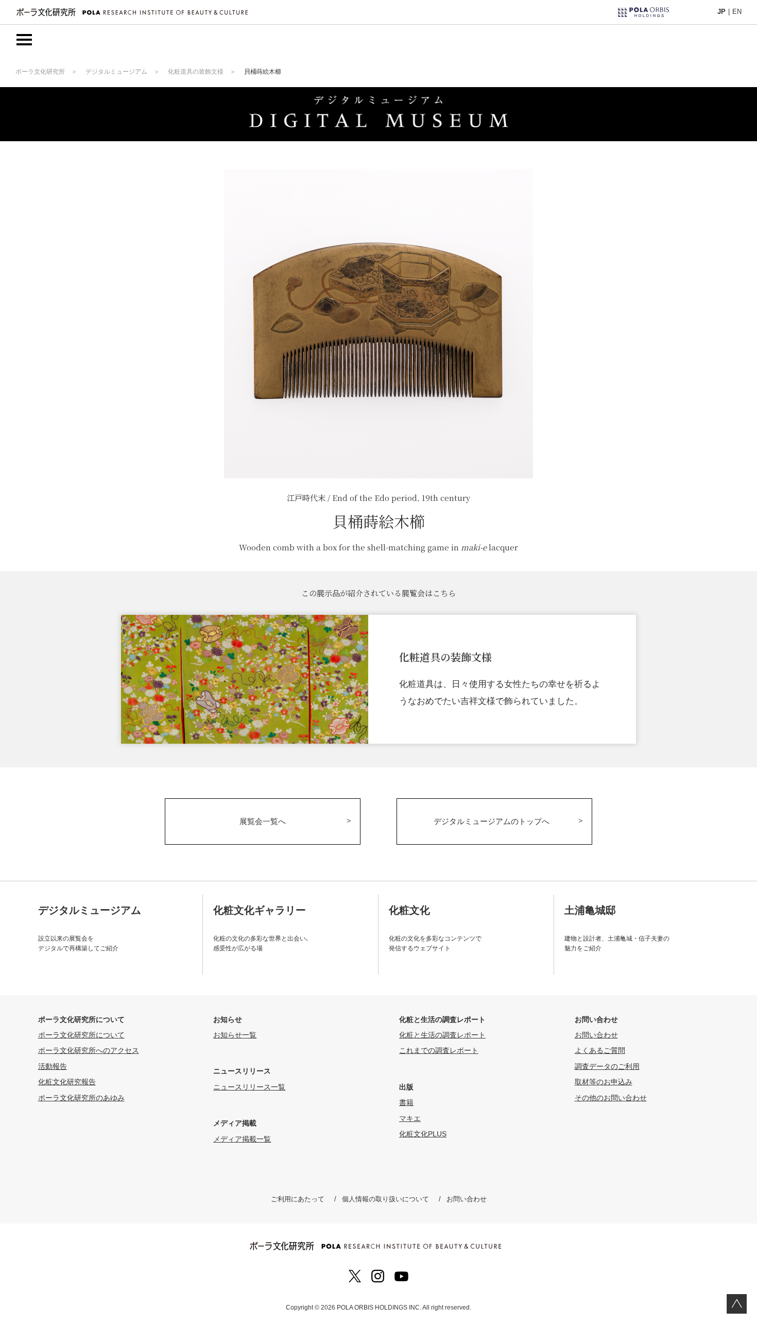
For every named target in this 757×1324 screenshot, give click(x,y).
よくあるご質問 (600, 1050)
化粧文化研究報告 (67, 1082)
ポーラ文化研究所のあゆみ (81, 1098)
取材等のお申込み (603, 1082)
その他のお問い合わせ (611, 1098)
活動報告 (52, 1066)
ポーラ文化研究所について (81, 1035)
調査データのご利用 (607, 1066)
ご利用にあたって (297, 1199)
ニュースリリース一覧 (249, 1087)
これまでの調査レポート (438, 1050)
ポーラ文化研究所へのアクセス (88, 1050)
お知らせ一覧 (234, 1035)
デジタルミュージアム (116, 71)
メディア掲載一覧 (242, 1139)
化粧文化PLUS (422, 1134)
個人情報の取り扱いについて (385, 1199)
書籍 (406, 1102)
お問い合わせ (596, 1035)
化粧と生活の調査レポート (442, 1035)
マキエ (410, 1118)
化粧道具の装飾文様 (195, 71)
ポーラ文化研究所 (40, 71)
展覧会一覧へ (262, 821)
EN (737, 11)
